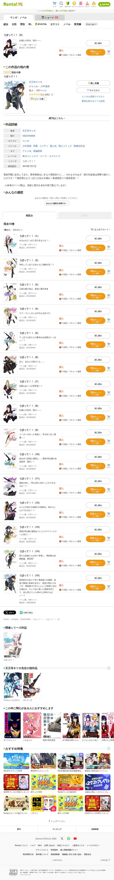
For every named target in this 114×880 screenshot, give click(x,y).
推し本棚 (95, 83)
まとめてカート (101, 229)
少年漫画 (45, 86)
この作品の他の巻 (17, 66)
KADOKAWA (28, 135)
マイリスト (95, 90)
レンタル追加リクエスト (93, 96)
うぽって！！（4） (29, 308)
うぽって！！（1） (29, 236)
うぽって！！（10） (30, 454)
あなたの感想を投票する (56, 203)
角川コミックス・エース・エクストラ (41, 155)
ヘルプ (32, 845)
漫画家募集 (55, 854)
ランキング (57, 829)
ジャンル (90, 24)
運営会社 (87, 854)
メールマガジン (93, 845)
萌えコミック (65, 145)
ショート (51, 17)
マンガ (25, 140)
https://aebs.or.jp (25, 875)
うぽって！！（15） (30, 575)
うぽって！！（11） (30, 478)
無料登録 (105, 4)
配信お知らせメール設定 (93, 100)
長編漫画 (37, 150)
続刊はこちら (56, 118)
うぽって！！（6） (29, 357)
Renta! (6, 619)
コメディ (43, 145)
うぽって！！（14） (30, 551)
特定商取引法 (28, 854)
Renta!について (21, 845)
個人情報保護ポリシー (69, 849)
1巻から (7, 229)
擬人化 (53, 145)
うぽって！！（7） (29, 381)
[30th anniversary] (20, 4)
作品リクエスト (63, 845)
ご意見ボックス (78, 845)
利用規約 (54, 849)
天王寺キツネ (35, 81)
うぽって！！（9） (29, 430)
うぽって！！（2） (29, 260)
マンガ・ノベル (18, 17)
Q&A (40, 845)
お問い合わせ (49, 845)
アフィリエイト (42, 849)
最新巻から (18, 229)
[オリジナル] (41, 24)
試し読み (98, 43)
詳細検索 (95, 829)
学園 (35, 145)
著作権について (42, 854)
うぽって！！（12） (30, 502)
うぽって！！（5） (29, 333)
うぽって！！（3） (29, 284)
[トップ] (10, 4)
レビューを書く (39, 99)
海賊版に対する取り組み (72, 854)
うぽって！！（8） (29, 405)
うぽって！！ (29, 161)
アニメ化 (26, 150)
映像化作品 (79, 145)
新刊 (19, 829)
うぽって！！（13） (30, 527)
